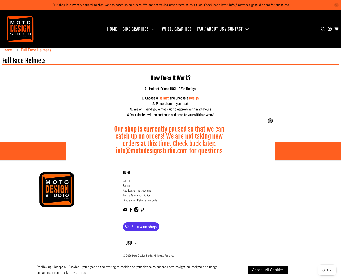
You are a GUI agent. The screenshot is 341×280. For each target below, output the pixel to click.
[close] (270, 121)
